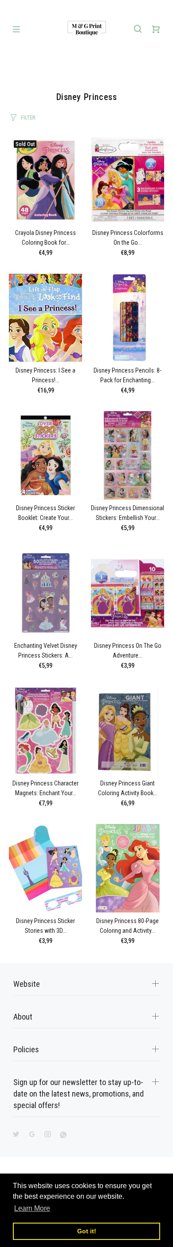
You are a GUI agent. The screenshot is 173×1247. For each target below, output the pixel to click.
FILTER (28, 117)
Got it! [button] (86, 1231)
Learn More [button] (32, 1208)
